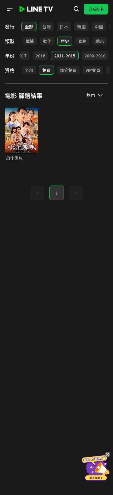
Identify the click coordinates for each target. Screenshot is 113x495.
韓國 (81, 27)
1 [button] (56, 193)
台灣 (46, 27)
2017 (22, 56)
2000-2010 (94, 56)
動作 (47, 41)
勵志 (100, 41)
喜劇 (82, 41)
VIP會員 (93, 70)
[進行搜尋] (76, 9)
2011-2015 (64, 56)
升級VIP (96, 9)
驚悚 (30, 41)
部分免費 (68, 70)
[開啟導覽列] (9, 9)
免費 (46, 70)
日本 (64, 27)
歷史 (65, 41)
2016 (40, 56)
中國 (99, 27)
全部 (29, 27)
